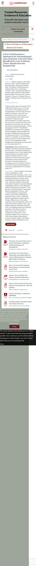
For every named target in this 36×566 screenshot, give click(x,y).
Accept (14, 326)
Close (2, 344)
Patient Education (18, 29)
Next (32, 29)
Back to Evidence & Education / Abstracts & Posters (20, 46)
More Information (13, 323)
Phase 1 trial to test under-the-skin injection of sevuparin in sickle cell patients (20, 285)
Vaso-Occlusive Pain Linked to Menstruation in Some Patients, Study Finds (19, 267)
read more (11, 224)
